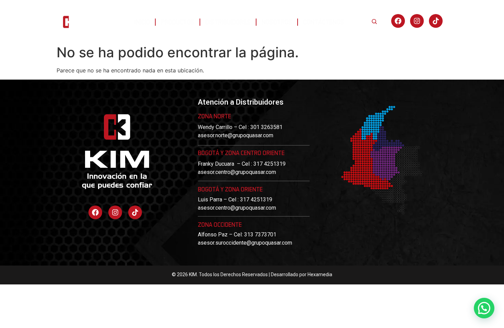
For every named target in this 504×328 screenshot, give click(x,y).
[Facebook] (398, 21)
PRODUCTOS (177, 22)
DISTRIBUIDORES (228, 22)
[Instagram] (417, 21)
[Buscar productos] (374, 21)
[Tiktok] (135, 212)
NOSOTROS (277, 22)
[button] (484, 308)
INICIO (142, 22)
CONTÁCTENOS (323, 22)
